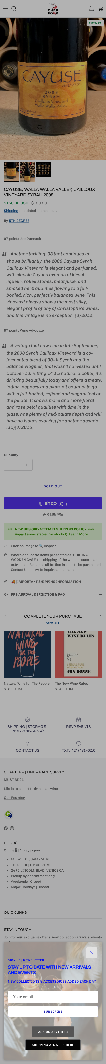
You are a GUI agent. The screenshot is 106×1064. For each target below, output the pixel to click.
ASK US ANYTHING (53, 1032)
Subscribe (53, 1011)
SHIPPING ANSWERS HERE (53, 1045)
